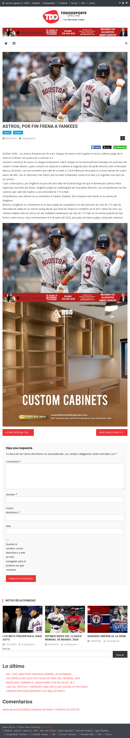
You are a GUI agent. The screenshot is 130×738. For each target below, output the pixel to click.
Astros (7, 132)
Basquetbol (49, 3)
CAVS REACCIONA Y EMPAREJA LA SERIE (113, 432)
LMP (35, 730)
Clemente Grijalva (83, 730)
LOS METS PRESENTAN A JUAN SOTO (22, 638)
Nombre (11, 494)
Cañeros (27, 730)
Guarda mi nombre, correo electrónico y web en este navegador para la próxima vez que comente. (16, 557)
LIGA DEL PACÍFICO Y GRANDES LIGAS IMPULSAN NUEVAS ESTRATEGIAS (47, 686)
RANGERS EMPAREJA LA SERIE (107, 636)
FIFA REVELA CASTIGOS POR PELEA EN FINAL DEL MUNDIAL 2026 (43, 678)
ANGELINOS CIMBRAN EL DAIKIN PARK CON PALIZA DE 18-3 (40, 682)
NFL (54, 734)
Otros (92, 3)
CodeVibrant (47, 727)
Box (83, 3)
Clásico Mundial (65, 730)
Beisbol (36, 3)
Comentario (13, 461)
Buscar (6, 648)
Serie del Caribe (47, 730)
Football (63, 3)
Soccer (74, 3)
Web (8, 526)
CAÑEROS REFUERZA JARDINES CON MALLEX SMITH (35, 691)
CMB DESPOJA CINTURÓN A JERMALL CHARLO (20, 432)
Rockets (23, 734)
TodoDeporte (28, 138)
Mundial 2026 (87, 734)
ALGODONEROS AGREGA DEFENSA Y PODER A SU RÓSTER (46, 709)
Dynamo (72, 734)
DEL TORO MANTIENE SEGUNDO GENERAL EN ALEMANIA (38, 674)
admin (6, 709)
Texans (44, 734)
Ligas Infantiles (102, 730)
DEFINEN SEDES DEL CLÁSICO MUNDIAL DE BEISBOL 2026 (63, 638)
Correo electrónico (13, 510)
